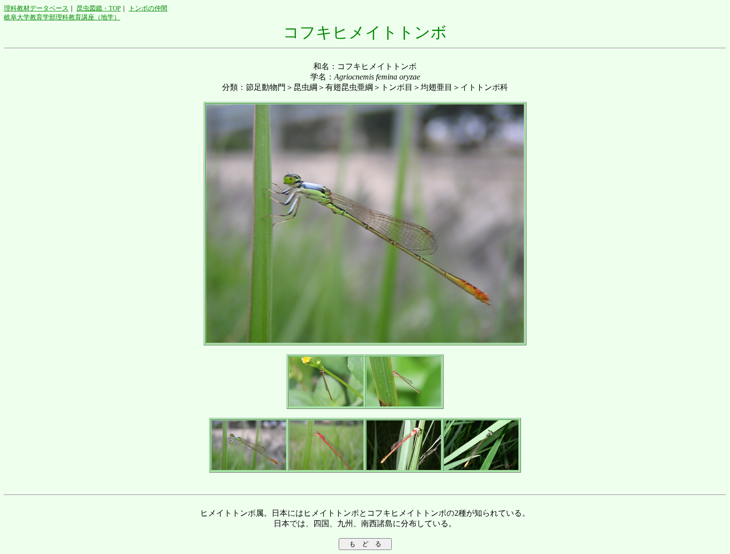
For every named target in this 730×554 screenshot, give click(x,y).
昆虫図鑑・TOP (98, 8)
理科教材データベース (36, 8)
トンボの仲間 (148, 8)
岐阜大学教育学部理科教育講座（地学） (62, 17)
